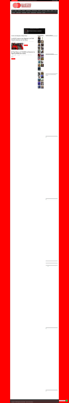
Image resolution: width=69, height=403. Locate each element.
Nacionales (23, 10)
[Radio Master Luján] (21, 8)
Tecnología (13, 12)
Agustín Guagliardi (14, 41)
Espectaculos (44, 10)
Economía (52, 10)
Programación (24, 12)
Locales (16, 10)
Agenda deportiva (33, 12)
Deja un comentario (31, 41)
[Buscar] (57, 0)
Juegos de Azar (39, 12)
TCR (27, 41)
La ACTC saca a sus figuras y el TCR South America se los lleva (22, 39)
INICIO (12, 10)
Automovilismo (22, 41)
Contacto (28, 12)
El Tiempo (43, 12)
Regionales (19, 10)
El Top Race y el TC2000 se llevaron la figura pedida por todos (23, 52)
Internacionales (28, 10)
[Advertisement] (34, 21)
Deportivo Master (34, 10)
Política (55, 10)
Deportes (39, 10)
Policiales (48, 10)
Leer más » (26, 45)
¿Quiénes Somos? (18, 12)
